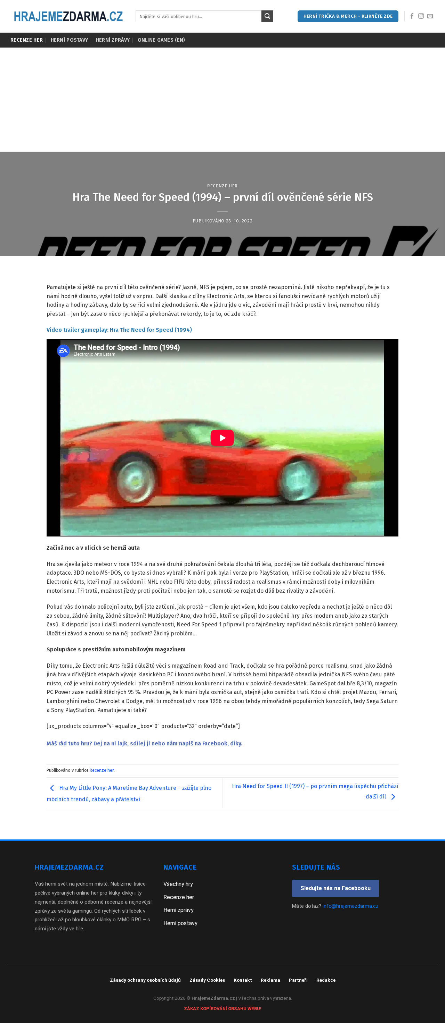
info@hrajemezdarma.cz (351, 906)
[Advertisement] (222, 99)
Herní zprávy (113, 40)
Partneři (298, 980)
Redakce (325, 980)
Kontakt (243, 980)
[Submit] (267, 16)
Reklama (270, 980)
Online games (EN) (161, 40)
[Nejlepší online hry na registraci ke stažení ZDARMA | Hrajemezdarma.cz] (67, 16)
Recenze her (26, 40)
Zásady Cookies (207, 980)
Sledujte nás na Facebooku (335, 888)
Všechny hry (178, 884)
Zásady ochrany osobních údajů (145, 980)
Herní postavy (69, 40)
